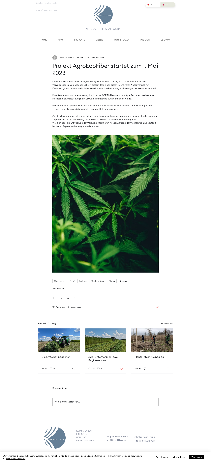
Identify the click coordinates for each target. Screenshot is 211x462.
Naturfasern (59, 281)
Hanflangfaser (97, 281)
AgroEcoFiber (59, 288)
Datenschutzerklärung (16, 458)
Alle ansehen (167, 323)
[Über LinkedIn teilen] (67, 298)
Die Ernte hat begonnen (56, 357)
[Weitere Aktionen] (157, 57)
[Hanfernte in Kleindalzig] (152, 340)
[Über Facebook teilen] (53, 298)
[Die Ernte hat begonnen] (59, 340)
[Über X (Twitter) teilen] (60, 298)
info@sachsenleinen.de (46, 3)
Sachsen (83, 281)
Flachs (112, 281)
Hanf (72, 281)
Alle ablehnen (179, 457)
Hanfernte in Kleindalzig (149, 357)
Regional (123, 281)
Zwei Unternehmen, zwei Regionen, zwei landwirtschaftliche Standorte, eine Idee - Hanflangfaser (103, 359)
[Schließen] (207, 457)
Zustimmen (196, 457)
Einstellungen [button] (162, 457)
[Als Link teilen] (74, 298)
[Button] (54, 438)
